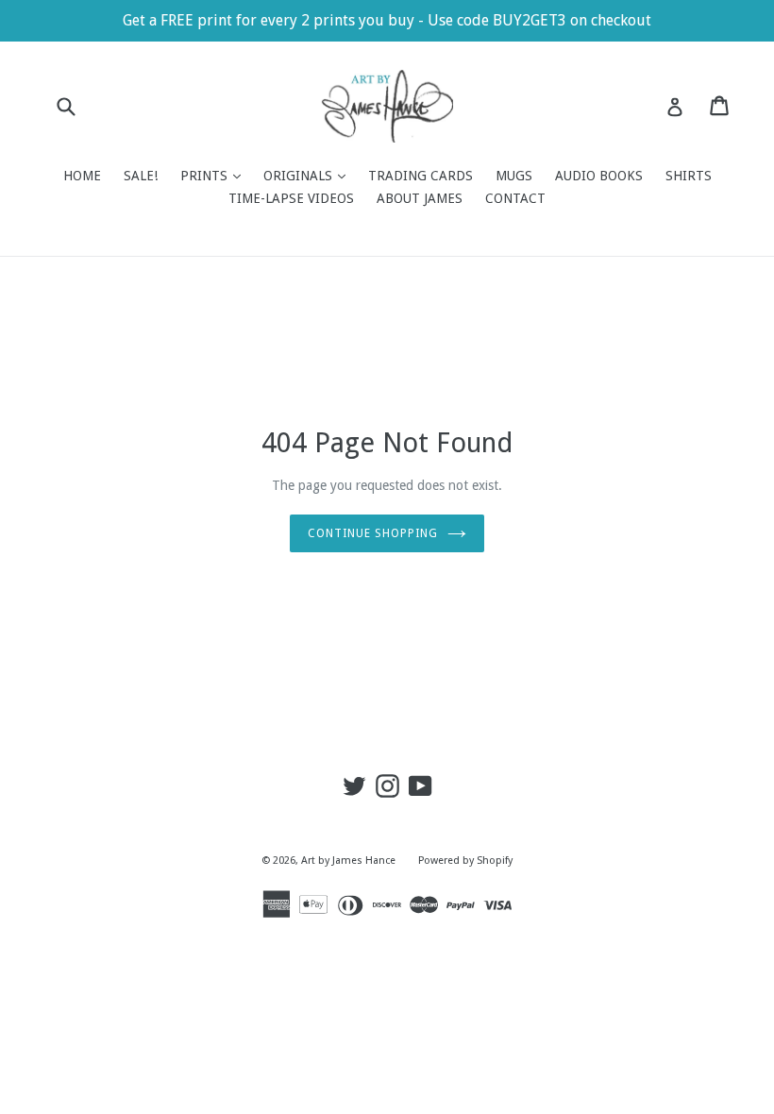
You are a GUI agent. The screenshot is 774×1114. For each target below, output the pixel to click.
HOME (82, 175)
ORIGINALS (309, 175)
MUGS (514, 175)
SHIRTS (688, 175)
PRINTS (215, 175)
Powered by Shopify (465, 860)
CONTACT (515, 198)
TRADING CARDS (420, 175)
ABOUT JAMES (420, 198)
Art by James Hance (348, 860)
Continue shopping (372, 533)
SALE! (141, 175)
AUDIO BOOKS (599, 175)
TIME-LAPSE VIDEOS (291, 198)
